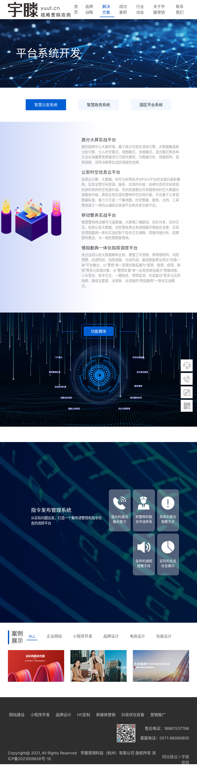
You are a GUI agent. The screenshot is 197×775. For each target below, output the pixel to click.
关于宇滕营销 (159, 9)
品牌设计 (111, 636)
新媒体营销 (105, 714)
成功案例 (123, 9)
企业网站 (54, 636)
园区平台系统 (151, 104)
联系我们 (180, 9)
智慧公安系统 (45, 104)
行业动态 (140, 9)
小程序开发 (82, 636)
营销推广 (158, 714)
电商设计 (137, 636)
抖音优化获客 (132, 714)
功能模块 (98, 331)
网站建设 (17, 714)
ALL (32, 636)
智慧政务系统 (98, 104)
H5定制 (83, 714)
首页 (76, 9)
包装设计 (164, 636)
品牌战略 (89, 9)
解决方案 (106, 9)
